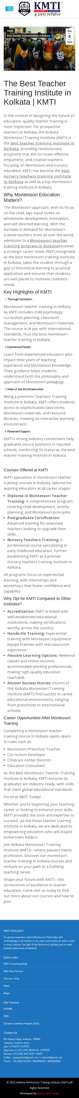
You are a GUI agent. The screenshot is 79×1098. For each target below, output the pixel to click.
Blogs (10, 31)
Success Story (11, 978)
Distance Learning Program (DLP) (21, 1023)
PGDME (8, 1008)
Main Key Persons (13, 971)
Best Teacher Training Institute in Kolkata (28, 36)
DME (6, 1016)
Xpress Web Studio (48, 1093)
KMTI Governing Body (15, 963)
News (7, 986)
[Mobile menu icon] (9, 8)
